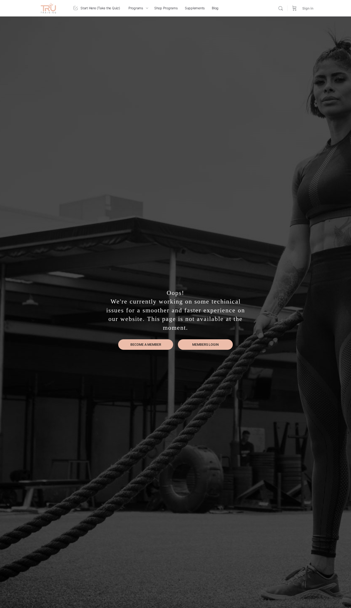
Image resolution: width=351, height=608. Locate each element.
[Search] (280, 8)
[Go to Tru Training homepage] (48, 7)
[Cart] (294, 8)
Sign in (308, 8)
